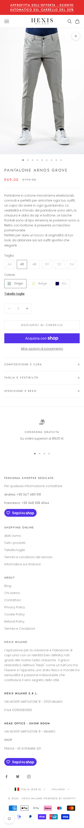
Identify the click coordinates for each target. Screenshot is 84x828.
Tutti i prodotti (14, 543)
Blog (7, 586)
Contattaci (12, 600)
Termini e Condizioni (19, 628)
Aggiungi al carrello (42, 325)
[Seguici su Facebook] (6, 776)
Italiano (58, 789)
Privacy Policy (14, 607)
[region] (42, 433)
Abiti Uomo (12, 536)
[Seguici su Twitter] (18, 776)
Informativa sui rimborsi (22, 564)
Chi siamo (12, 593)
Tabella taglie (14, 294)
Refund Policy (14, 621)
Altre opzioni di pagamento (42, 348)
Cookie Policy (14, 614)
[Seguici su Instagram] (29, 776)
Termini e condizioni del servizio (28, 557)
